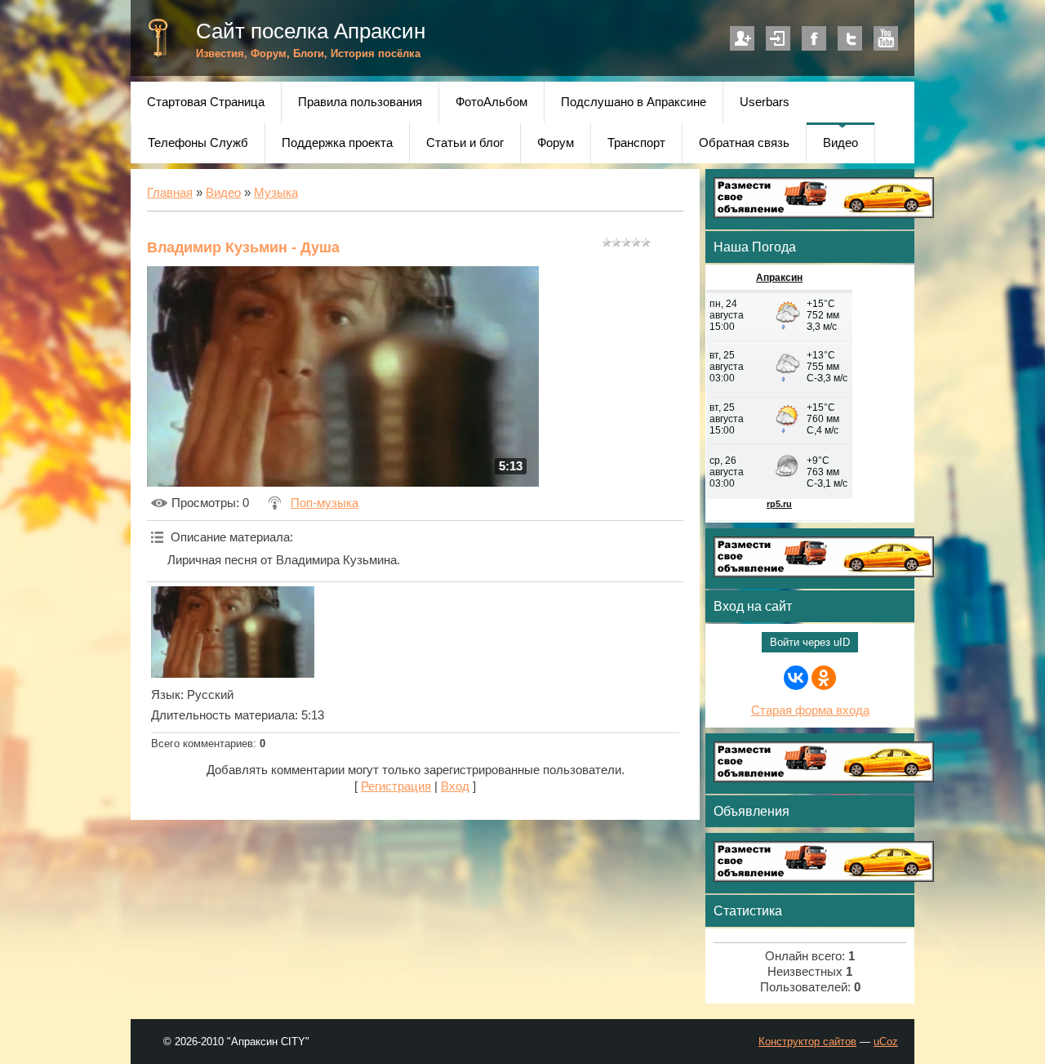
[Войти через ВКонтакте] (796, 678)
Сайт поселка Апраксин (310, 31)
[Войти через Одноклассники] (824, 678)
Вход (778, 38)
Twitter (850, 38)
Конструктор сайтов (807, 1041)
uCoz (886, 1041)
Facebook (814, 38)
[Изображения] (232, 632)
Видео (223, 192)
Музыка (276, 192)
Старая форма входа (810, 710)
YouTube (886, 38)
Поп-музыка (324, 503)
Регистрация (742, 38)
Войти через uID (810, 642)
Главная (170, 192)
